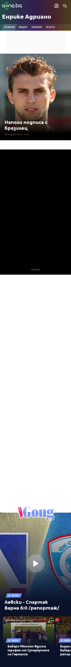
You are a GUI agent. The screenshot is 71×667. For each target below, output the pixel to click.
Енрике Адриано (26, 16)
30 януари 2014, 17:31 (17, 134)
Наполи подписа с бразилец (26, 125)
